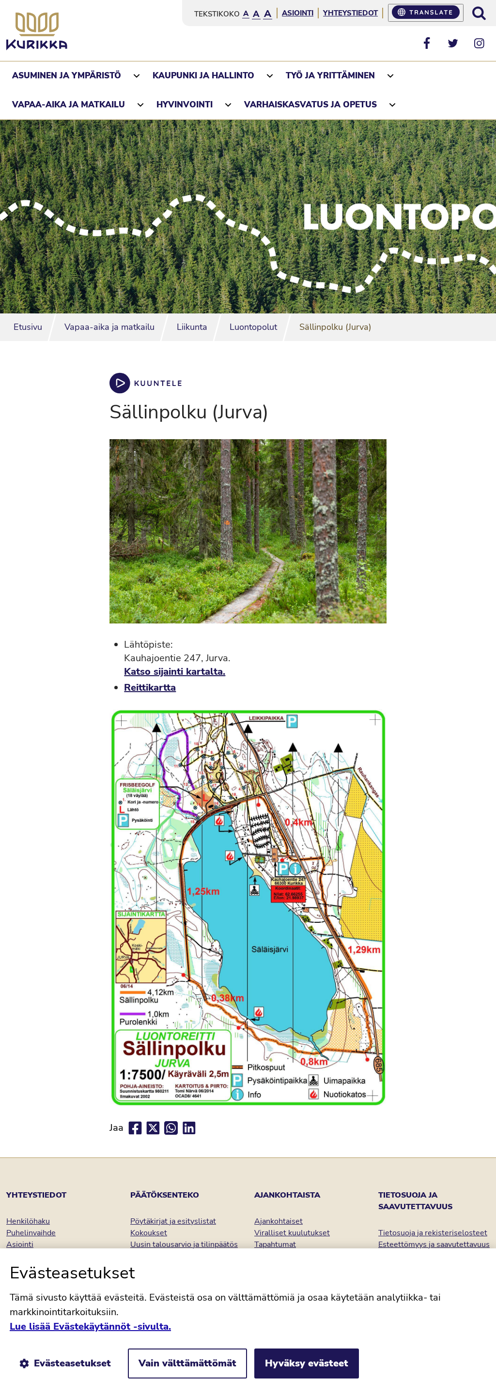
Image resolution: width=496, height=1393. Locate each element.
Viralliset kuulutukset (292, 1233)
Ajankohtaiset (278, 1221)
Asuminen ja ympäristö (66, 75)
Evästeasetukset (72, 1363)
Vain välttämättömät (187, 1363)
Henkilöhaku (28, 1221)
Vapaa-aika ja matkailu (68, 104)
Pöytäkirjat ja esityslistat (173, 1221)
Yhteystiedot (350, 13)
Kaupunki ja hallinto (203, 75)
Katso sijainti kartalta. (174, 671)
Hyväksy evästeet (306, 1363)
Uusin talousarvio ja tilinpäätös (184, 1244)
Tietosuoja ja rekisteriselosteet (432, 1233)
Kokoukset (148, 1233)
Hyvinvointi (184, 104)
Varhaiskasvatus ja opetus (310, 104)
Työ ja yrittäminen (330, 75)
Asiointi (297, 13)
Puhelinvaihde (31, 1233)
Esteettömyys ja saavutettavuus (434, 1244)
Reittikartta (150, 687)
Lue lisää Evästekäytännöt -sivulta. (90, 1326)
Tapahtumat (275, 1244)
